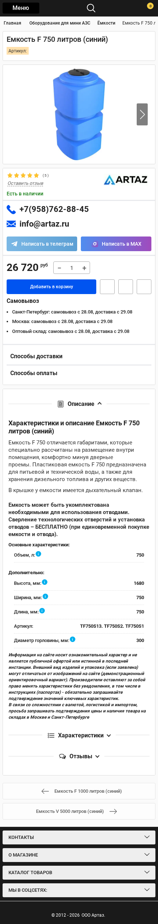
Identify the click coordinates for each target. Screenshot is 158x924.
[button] (142, 114)
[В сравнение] (144, 286)
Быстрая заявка (107, 286)
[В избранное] (125, 286)
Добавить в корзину (51, 286)
